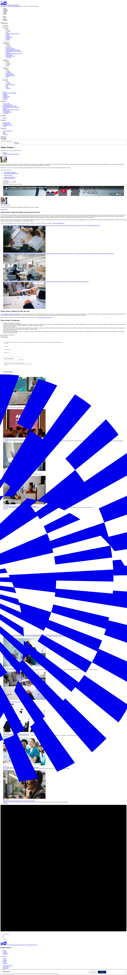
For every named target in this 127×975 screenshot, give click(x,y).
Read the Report (4, 209)
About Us (5, 963)
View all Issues (4, 956)
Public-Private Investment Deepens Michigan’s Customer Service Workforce (19, 800)
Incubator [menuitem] (5, 108)
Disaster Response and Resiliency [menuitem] (10, 106)
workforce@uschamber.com (58, 223)
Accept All (102, 972)
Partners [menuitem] (5, 117)
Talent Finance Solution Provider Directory (11, 314)
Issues (5, 8)
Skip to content (4, 1)
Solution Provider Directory (10, 177)
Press (4, 969)
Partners (5, 11)
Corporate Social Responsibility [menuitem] (9, 92)
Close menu (3, 101)
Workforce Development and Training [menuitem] (11, 109)
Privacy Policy (6, 966)
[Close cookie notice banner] (124, 972)
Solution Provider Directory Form (45, 317)
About (5, 14)
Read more (5, 803)
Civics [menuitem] (4, 91)
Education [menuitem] (5, 95)
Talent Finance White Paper (10, 172)
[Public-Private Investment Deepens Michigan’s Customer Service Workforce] (24, 798)
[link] (4, 18)
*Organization (6, 352)
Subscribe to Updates (8, 371)
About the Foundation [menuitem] (7, 130)
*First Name (6, 343)
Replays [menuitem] (5, 126)
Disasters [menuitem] (5, 94)
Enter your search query (7, 141)
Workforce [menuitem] (5, 97)
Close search (3, 138)
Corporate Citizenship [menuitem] (7, 104)
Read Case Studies (8, 175)
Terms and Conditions (7, 965)
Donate (4, 16)
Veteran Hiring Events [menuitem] (7, 125)
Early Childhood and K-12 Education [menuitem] (11, 107)
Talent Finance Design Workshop (11, 173)
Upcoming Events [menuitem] (7, 123)
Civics (4, 950)
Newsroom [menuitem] (5, 134)
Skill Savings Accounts (9, 178)
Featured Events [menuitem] (6, 122)
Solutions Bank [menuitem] (6, 110)
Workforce (5, 954)
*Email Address (7, 349)
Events (5, 12)
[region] (63, 972)
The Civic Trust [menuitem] (6, 103)
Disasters (5, 951)
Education (5, 952)
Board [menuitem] (4, 133)
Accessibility (6, 968)
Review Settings (93, 972)
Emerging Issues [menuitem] (6, 96)
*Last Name (6, 346)
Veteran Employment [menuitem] (7, 112)
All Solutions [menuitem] (6, 113)
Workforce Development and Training (11, 154)
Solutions (5, 9)
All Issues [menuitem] (5, 98)
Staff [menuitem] (4, 132)
